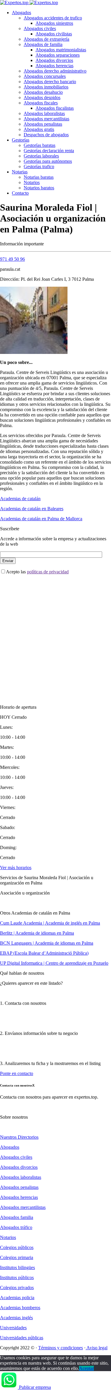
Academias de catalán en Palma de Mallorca (41, 518)
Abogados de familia (43, 44)
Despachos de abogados (46, 134)
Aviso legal (96, 1347)
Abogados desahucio (43, 92)
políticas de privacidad (48, 571)
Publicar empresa (35, 1387)
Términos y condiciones (60, 1347)
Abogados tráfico (16, 1227)
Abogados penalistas (43, 124)
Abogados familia (16, 1217)
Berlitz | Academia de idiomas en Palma (37, 933)
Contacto (20, 193)
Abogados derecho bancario (50, 81)
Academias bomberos (20, 1307)
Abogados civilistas (54, 33)
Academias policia (17, 1297)
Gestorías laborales (41, 155)
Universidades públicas (21, 1337)
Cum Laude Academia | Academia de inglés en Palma (50, 922)
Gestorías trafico (39, 166)
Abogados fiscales (41, 102)
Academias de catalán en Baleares (31, 508)
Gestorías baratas (39, 145)
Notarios (32, 182)
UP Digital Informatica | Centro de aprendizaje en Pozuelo (54, 963)
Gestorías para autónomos (48, 161)
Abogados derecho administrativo (55, 70)
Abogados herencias (54, 65)
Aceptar (86, 1368)
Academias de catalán (20, 498)
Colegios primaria (16, 1257)
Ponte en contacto (16, 1073)
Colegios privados (17, 1287)
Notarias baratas (39, 177)
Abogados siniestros (54, 23)
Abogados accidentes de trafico (53, 17)
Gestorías (20, 139)
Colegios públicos (16, 1247)
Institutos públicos (17, 1277)
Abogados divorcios (54, 60)
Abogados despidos (42, 97)
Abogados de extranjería (46, 39)
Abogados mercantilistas (46, 118)
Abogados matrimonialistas (61, 49)
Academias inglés (16, 1317)
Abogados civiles (40, 28)
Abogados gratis (39, 129)
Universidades (13, 1327)
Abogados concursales (45, 76)
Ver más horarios (15, 867)
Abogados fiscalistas (55, 108)
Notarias (20, 171)
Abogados (21, 12)
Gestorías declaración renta (49, 150)
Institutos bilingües (17, 1267)
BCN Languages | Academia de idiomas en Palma (46, 943)
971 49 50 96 (12, 259)
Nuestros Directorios (19, 1137)
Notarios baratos (39, 187)
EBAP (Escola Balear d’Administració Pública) (44, 953)
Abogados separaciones (58, 55)
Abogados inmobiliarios (46, 86)
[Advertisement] (55, 634)
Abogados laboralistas (44, 113)
